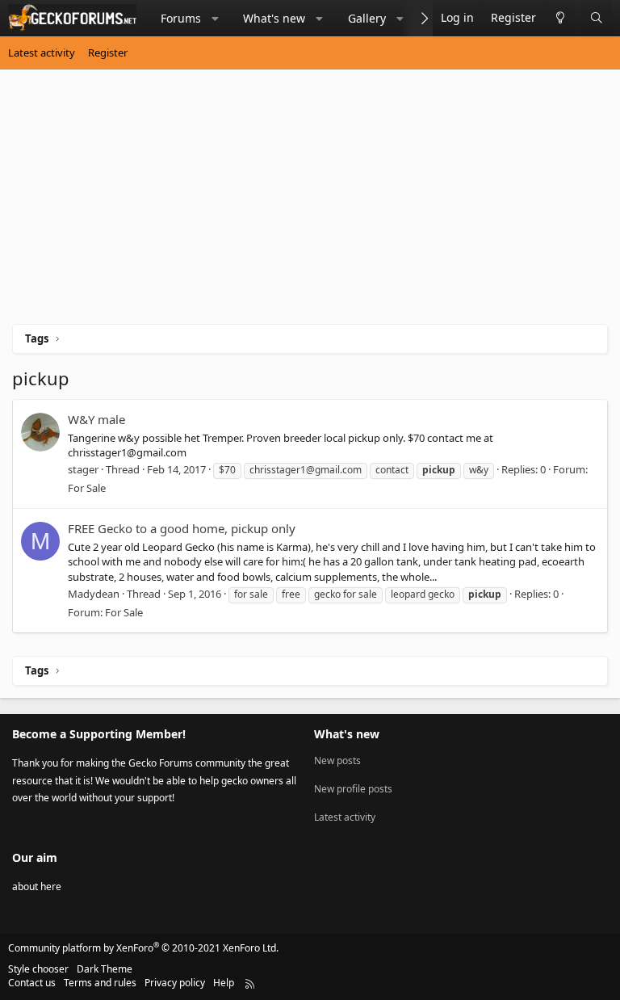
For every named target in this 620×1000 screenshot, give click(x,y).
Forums (181, 18)
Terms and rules (100, 982)
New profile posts (353, 789)
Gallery (367, 18)
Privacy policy (175, 982)
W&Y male (96, 419)
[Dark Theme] (560, 18)
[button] (215, 18)
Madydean (93, 593)
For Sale (87, 488)
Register (108, 52)
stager (83, 469)
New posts (337, 760)
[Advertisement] (310, 203)
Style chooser (38, 969)
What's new (274, 18)
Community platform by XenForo (143, 948)
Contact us (32, 982)
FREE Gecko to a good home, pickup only (181, 528)
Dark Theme (104, 969)
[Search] (596, 18)
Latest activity (41, 52)
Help (223, 982)
